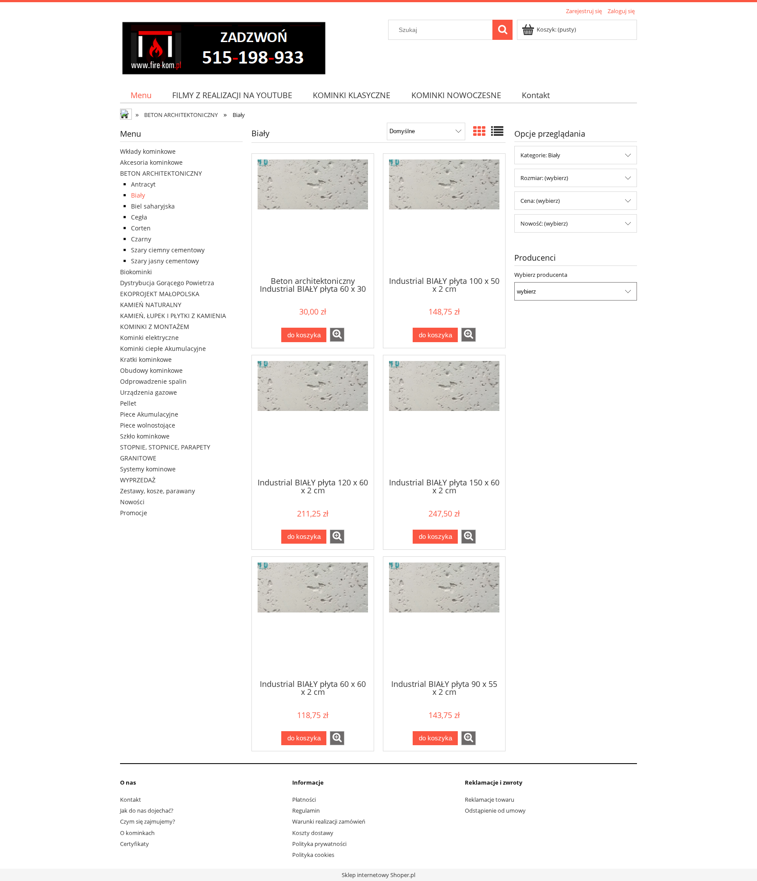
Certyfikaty (134, 844)
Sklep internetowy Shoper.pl (378, 875)
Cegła (139, 217)
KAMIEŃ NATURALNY (150, 305)
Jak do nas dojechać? (146, 810)
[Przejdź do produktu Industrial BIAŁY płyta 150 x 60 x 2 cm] (444, 416)
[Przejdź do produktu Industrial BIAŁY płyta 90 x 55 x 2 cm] (444, 617)
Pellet (128, 403)
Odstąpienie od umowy (495, 810)
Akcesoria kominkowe (151, 162)
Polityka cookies (313, 855)
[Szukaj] (502, 30)
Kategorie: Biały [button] (540, 155)
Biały (138, 195)
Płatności (304, 799)
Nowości (132, 502)
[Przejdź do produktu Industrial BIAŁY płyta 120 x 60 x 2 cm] (313, 416)
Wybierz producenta (540, 275)
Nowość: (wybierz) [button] (544, 223)
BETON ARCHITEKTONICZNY (161, 173)
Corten (141, 228)
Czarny (141, 239)
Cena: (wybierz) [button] (540, 201)
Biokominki (136, 272)
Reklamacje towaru (489, 799)
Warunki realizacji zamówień (328, 821)
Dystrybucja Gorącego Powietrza (167, 283)
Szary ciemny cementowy (168, 250)
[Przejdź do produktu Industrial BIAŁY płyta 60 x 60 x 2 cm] (313, 617)
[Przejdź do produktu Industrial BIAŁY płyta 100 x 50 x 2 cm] (444, 214)
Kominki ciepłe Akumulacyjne (163, 348)
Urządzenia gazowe (148, 392)
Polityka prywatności (319, 844)
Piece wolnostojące (147, 425)
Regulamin (306, 810)
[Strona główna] (224, 47)
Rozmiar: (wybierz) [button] (544, 178)
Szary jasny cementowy (165, 261)
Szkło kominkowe (145, 436)
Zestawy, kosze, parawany (157, 491)
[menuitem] (141, 95)
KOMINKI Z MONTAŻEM (154, 326)
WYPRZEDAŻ (138, 480)
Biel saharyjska (153, 206)
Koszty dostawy (312, 833)
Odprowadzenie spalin (153, 381)
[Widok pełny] (497, 131)
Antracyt (143, 184)
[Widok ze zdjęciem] (479, 131)
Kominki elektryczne (149, 337)
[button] (337, 335)
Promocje (133, 513)
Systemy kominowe (148, 469)
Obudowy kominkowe (151, 370)
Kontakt (130, 799)
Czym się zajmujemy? (147, 821)
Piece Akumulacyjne (149, 414)
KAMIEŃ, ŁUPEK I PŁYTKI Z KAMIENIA (173, 315)
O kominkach (137, 833)
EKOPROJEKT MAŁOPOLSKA (159, 294)
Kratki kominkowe (146, 359)
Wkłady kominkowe (148, 151)
